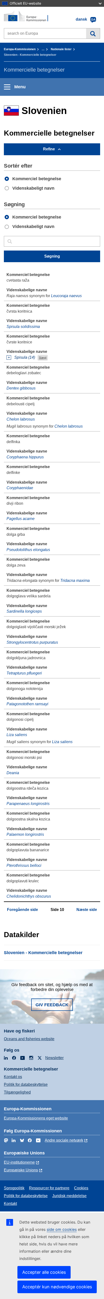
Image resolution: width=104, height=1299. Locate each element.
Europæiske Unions (21, 1170)
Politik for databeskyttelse (26, 1084)
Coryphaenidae (20, 488)
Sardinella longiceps (24, 611)
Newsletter (54, 1058)
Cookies (81, 1188)
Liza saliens (17, 735)
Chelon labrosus (21, 419)
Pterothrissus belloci (24, 865)
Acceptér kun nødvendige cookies (57, 1286)
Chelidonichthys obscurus (29, 896)
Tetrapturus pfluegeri (24, 673)
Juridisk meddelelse (69, 1196)
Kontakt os (13, 1077)
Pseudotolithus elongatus (28, 550)
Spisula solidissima (23, 327)
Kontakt (10, 1204)
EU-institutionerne (19, 1162)
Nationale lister (61, 49)
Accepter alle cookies (44, 1272)
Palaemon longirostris (25, 834)
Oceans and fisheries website (29, 1039)
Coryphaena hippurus (25, 457)
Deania (13, 773)
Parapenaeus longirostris (28, 804)
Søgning (93, 33)
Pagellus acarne (21, 519)
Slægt (42, 357)
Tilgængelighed (17, 1092)
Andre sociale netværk (64, 1140)
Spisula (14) (24, 357)
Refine (49, 149)
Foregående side (22, 910)
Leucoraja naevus (66, 296)
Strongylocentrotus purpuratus (32, 642)
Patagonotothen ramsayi (27, 704)
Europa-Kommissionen (20, 49)
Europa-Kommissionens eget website (36, 1118)
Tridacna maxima (75, 580)
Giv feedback (52, 1004)
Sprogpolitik (14, 1188)
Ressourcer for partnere (49, 1188)
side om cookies (62, 1229)
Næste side (86, 910)
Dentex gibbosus (21, 388)
